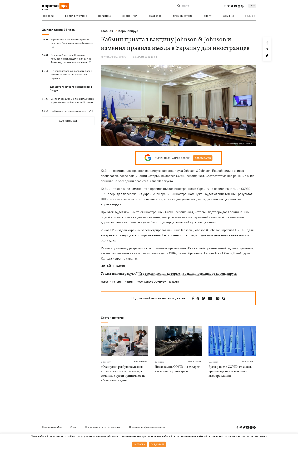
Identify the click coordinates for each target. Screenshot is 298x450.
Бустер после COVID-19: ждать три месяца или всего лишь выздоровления (230, 371)
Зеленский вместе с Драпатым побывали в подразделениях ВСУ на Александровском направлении (71, 59)
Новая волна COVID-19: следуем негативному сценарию (177, 369)
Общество (155, 16)
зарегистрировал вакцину (160, 230)
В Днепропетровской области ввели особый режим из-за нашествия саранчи (71, 74)
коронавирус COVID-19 (151, 281)
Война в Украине (76, 16)
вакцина (173, 281)
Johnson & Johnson (197, 171)
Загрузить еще (68, 121)
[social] (224, 6)
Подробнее (157, 444)
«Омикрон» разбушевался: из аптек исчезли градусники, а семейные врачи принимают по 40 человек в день (123, 374)
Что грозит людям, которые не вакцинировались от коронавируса (187, 274)
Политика (104, 16)
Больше (250, 16)
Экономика (129, 16)
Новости (48, 16)
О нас (73, 427)
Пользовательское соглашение (103, 427)
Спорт (208, 16)
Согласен (139, 444)
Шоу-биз (228, 16)
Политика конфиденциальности (147, 427)
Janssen (186, 230)
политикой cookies (255, 436)
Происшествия (183, 16)
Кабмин (129, 281)
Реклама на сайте (52, 427)
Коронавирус (141, 362)
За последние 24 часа (58, 30)
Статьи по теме (112, 318)
